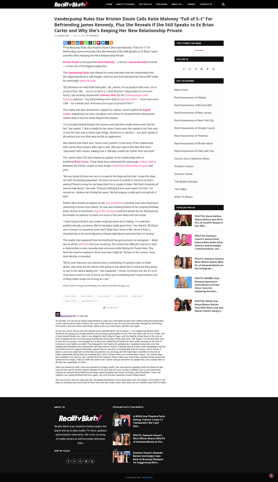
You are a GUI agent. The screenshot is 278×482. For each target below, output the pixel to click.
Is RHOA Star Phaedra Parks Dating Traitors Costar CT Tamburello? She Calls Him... (149, 421)
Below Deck (181, 89)
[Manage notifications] (271, 475)
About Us (177, 4)
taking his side (87, 80)
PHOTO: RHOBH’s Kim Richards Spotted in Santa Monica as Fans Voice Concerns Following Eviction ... (207, 285)
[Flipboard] (98, 43)
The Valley (180, 189)
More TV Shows (183, 196)
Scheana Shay (108, 95)
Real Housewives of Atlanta (190, 97)
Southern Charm (183, 166)
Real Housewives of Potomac (191, 135)
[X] (69, 43)
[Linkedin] (77, 43)
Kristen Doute (71, 62)
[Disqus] (110, 347)
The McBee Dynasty (186, 181)
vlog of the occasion (105, 211)
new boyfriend (114, 202)
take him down (128, 99)
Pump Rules (137, 296)
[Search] (222, 4)
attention (83, 244)
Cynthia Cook (63, 35)
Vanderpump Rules (78, 72)
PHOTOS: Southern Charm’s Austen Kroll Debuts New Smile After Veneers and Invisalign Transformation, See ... (209, 242)
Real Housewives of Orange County (194, 128)
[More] (111, 43)
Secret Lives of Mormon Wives (192, 158)
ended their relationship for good (129, 165)
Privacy (191, 4)
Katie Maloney (106, 62)
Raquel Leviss (70, 301)
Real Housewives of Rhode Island (193, 143)
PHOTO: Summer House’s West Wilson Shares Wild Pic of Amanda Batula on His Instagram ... (209, 263)
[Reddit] (73, 43)
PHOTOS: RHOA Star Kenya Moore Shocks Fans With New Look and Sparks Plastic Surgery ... (209, 306)
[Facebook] (65, 43)
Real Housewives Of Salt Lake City (194, 150)
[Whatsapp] (86, 43)
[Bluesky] (103, 43)
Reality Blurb (147, 477)
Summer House (183, 173)
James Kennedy (137, 62)
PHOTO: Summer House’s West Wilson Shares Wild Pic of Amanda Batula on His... (149, 438)
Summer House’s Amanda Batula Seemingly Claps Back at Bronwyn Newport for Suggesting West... (148, 457)
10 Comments (92, 35)
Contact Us (206, 4)
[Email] (94, 43)
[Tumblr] (90, 43)
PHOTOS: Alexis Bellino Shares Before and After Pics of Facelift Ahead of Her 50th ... (209, 221)
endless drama (147, 161)
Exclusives (161, 4)
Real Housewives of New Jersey (193, 112)
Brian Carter (70, 296)
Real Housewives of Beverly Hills (193, 105)
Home (109, 4)
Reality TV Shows (125, 4)
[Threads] (107, 43)
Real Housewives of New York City (194, 120)
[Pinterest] (82, 43)
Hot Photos (145, 4)
